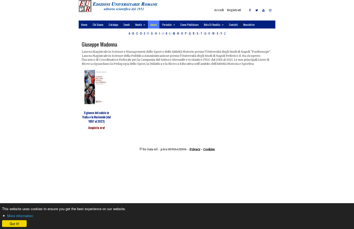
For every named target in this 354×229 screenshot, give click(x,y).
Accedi (219, 10)
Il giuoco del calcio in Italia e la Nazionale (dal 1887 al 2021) (96, 116)
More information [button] (20, 215)
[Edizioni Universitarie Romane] (118, 6)
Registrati (234, 10)
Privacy (194, 149)
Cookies (209, 149)
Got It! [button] (14, 223)
